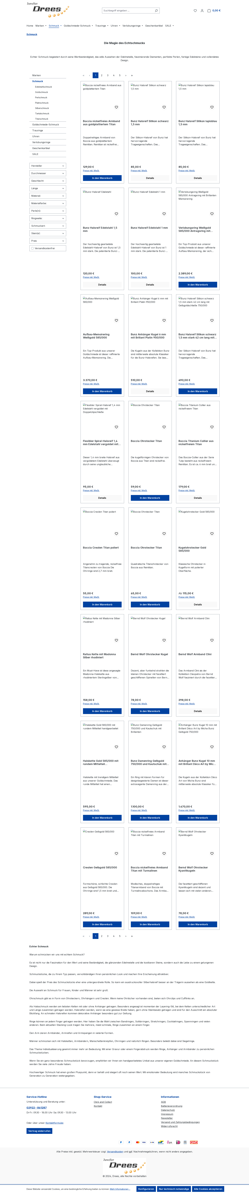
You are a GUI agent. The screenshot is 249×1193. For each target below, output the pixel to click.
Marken (36, 75)
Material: (36, 195)
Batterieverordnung (171, 1106)
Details (150, 178)
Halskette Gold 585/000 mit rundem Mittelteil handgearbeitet (100, 762)
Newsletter (167, 1118)
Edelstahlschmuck (43, 87)
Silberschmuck (42, 108)
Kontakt (98, 1106)
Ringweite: (36, 218)
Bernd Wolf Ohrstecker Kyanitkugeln (193, 869)
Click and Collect (103, 1102)
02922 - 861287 (37, 1107)
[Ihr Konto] (202, 10)
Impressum (167, 1114)
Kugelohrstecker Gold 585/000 (192, 549)
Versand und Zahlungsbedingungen (180, 1122)
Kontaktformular (54, 1122)
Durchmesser (38, 173)
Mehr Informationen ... (120, 1189)
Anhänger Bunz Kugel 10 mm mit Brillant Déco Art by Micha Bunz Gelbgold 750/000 (198, 762)
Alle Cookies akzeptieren (208, 1189)
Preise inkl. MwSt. (91, 170)
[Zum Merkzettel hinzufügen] (116, 107)
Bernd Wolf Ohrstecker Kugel (149, 654)
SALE (35, 154)
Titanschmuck (41, 119)
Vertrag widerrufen (39, 1131)
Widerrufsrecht (169, 1126)
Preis (34, 240)
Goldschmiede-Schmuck (45, 124)
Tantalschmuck (42, 113)
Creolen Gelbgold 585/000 (100, 867)
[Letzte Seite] (132, 75)
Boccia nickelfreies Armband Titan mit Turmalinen (149, 869)
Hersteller (36, 165)
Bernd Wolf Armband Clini (195, 654)
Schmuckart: (38, 225)
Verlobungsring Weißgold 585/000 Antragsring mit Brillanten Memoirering (195, 229)
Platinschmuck (42, 103)
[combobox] (127, 10)
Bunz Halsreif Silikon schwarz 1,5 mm (150, 123)
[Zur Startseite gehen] (48, 10)
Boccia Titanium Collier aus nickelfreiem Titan (196, 442)
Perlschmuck (41, 97)
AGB (163, 1102)
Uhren (35, 136)
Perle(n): (36, 210)
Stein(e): (35, 233)
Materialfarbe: (39, 203)
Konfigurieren (146, 1189)
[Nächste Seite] (126, 75)
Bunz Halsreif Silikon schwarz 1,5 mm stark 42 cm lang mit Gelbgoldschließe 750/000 (197, 336)
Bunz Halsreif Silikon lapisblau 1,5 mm (198, 123)
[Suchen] (156, 10)
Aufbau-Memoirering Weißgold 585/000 (96, 336)
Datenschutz (168, 1110)
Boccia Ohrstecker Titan (146, 440)
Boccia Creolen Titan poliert (101, 547)
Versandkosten (115, 1151)
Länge (34, 188)
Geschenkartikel (41, 148)
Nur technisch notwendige (174, 1189)
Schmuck (37, 81)
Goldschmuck (41, 92)
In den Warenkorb (102, 178)
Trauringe (37, 130)
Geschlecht (37, 180)
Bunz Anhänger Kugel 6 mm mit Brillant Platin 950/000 (148, 336)
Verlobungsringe (41, 142)
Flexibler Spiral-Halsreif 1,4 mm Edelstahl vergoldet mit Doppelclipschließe (100, 442)
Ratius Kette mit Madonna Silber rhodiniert (99, 656)
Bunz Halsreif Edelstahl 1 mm (149, 227)
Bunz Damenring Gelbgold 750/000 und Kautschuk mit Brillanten (149, 762)
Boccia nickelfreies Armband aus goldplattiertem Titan (101, 123)
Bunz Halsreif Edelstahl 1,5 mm (100, 229)
